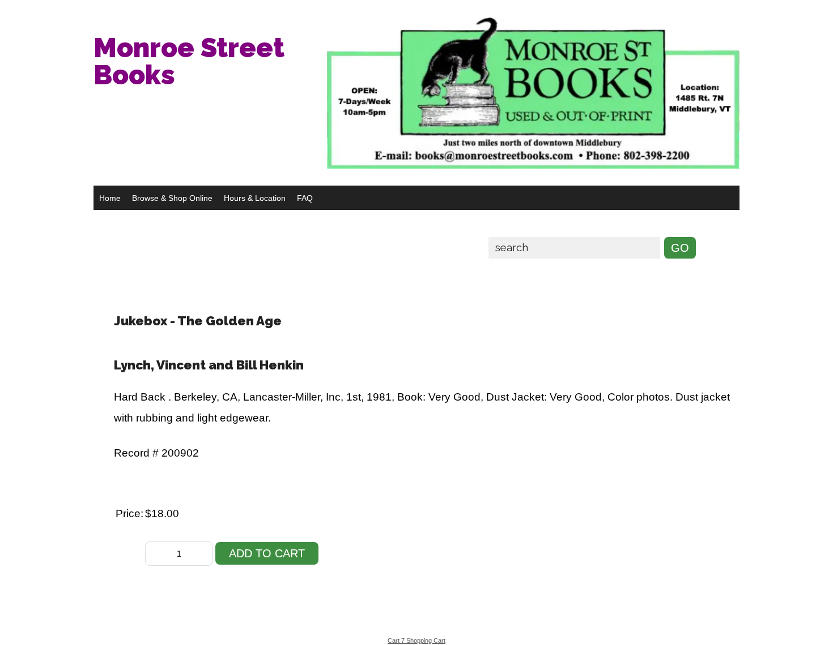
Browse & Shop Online (172, 198)
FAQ (305, 198)
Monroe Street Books (189, 61)
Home (110, 198)
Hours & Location (255, 198)
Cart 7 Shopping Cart (416, 640)
